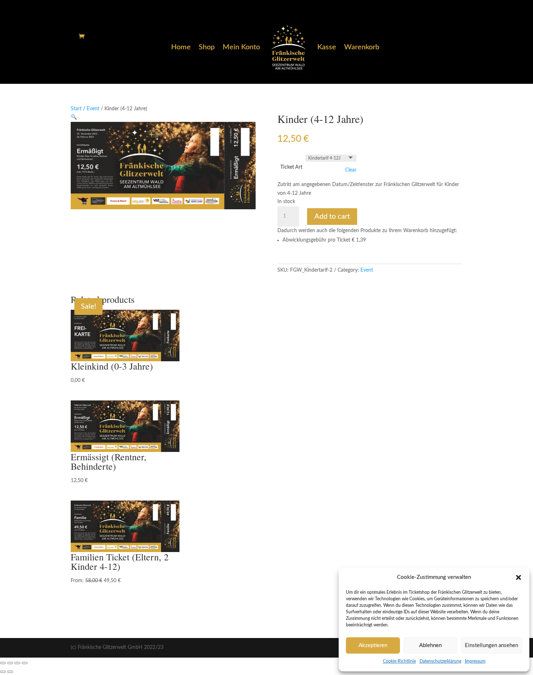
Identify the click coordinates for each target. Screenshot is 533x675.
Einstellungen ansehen (491, 645)
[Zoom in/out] (25, 663)
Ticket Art (291, 167)
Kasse (326, 48)
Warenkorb (361, 48)
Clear (350, 170)
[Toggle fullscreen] (17, 663)
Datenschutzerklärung (440, 661)
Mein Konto (241, 48)
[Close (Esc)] (3, 663)
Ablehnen (430, 645)
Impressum (475, 661)
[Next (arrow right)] (10, 672)
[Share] (10, 663)
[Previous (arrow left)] (3, 672)
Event (93, 108)
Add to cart (332, 216)
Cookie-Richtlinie (399, 661)
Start (76, 108)
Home (181, 48)
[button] (518, 577)
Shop (207, 48)
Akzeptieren (373, 645)
